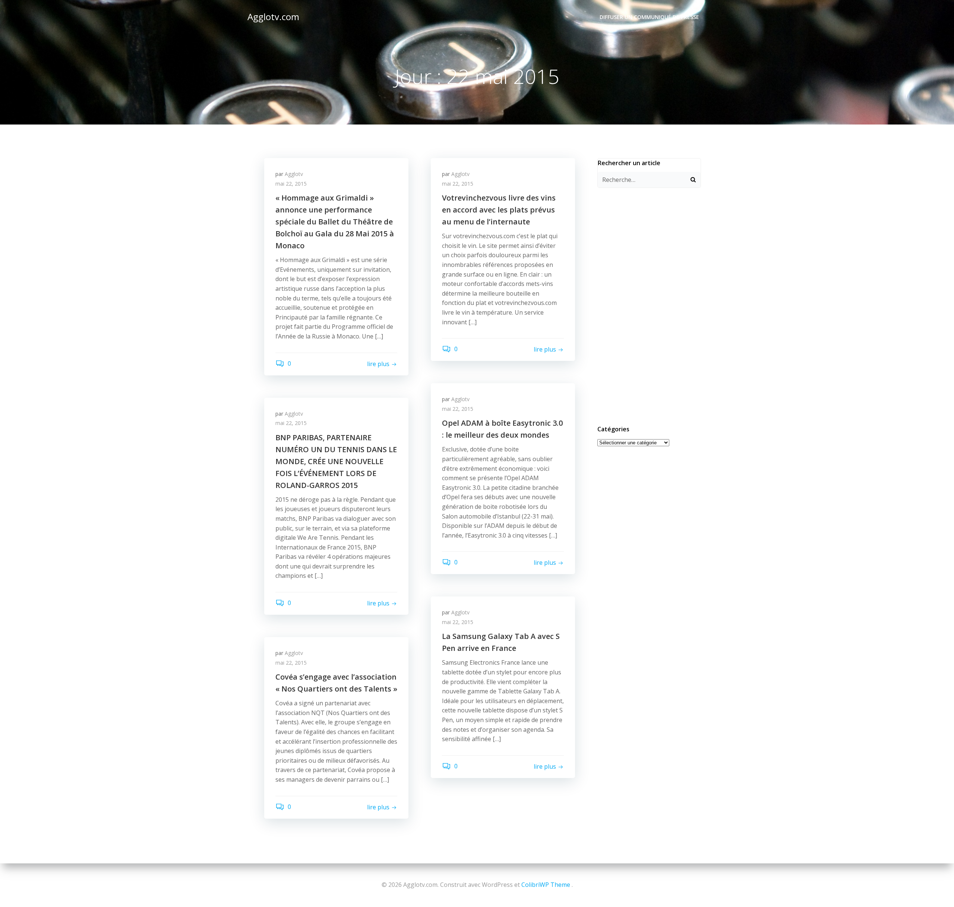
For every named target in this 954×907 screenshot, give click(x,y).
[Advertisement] (649, 305)
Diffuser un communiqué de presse (649, 17)
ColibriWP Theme (545, 885)
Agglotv (294, 173)
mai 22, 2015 (291, 183)
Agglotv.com (273, 16)
